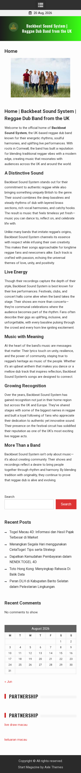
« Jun (8, 682)
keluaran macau (16, 740)
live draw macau (16, 725)
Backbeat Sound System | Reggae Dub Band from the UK (47, 28)
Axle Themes (53, 767)
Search (9, 497)
